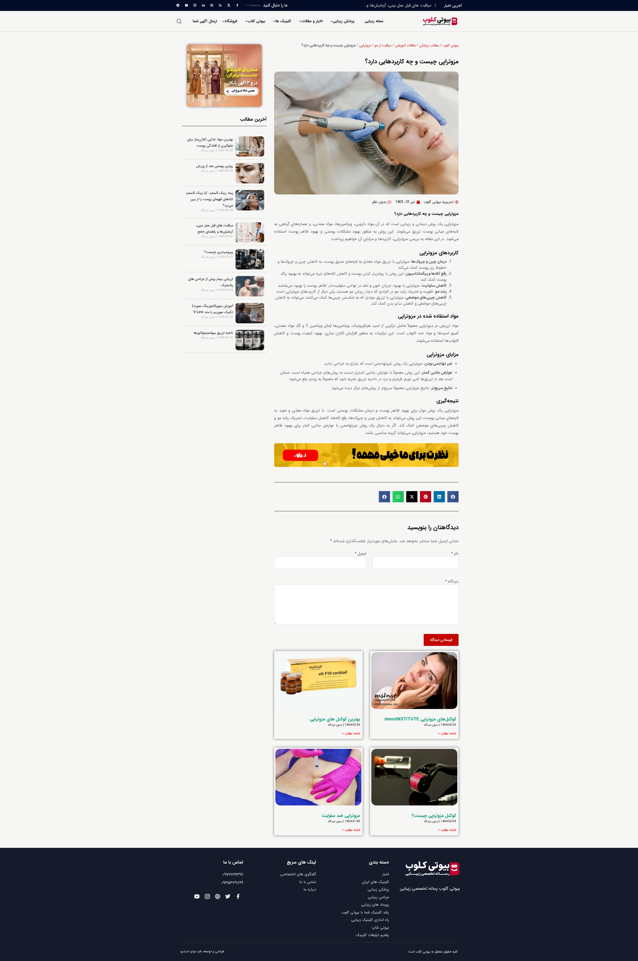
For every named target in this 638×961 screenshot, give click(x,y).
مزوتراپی (365, 45)
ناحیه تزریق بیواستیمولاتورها (213, 333)
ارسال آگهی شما (205, 21)
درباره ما (310, 889)
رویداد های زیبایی (375, 905)
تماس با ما (307, 882)
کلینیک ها (283, 21)
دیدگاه (452, 582)
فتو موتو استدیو (190, 951)
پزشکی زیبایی (343, 21)
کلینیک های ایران (375, 882)
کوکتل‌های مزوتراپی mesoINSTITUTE (420, 719)
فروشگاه (231, 21)
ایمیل (360, 554)
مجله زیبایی (374, 21)
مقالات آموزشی (405, 45)
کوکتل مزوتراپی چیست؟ (434, 815)
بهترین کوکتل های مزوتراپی (335, 719)
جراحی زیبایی (378, 897)
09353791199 (232, 883)
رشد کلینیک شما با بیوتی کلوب (365, 912)
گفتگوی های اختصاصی (298, 874)
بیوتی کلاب (256, 21)
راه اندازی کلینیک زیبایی (370, 920)
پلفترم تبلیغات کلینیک (372, 935)
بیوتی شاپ (380, 928)
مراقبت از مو (383, 45)
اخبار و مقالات (311, 21)
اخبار (385, 874)
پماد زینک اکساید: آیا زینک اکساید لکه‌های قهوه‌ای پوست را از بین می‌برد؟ (209, 199)
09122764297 (233, 875)
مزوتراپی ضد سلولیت (340, 815)
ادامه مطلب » (447, 733)
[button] (453, 496)
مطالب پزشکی (429, 45)
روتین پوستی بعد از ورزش (214, 166)
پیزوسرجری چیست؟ (414, 5)
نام (455, 554)
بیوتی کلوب (451, 45)
